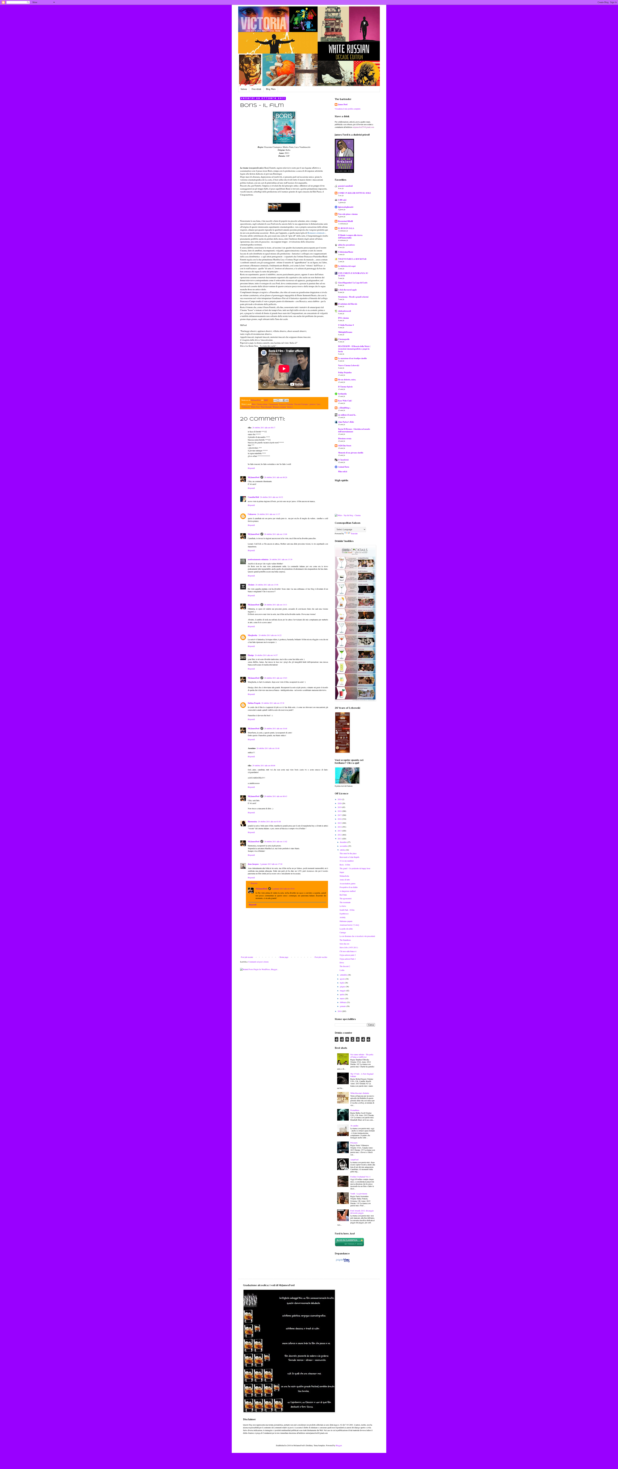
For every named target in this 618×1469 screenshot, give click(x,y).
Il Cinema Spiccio (345, 386)
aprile (342, 994)
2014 (340, 826)
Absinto (251, 584)
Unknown (252, 514)
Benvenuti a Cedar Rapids (349, 857)
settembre (344, 974)
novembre (344, 846)
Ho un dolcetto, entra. (347, 379)
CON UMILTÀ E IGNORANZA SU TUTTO (353, 274)
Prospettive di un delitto (349, 887)
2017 (340, 815)
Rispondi (251, 468)
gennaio (343, 1006)
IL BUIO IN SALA (346, 228)
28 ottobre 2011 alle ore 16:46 (275, 728)
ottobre (343, 849)
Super (342, 872)
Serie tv (290, 407)
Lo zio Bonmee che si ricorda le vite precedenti (357, 936)
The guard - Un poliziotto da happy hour (355, 868)
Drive (342, 962)
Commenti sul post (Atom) (258, 961)
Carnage (343, 932)
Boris (254, 404)
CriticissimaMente (345, 252)
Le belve (343, 906)
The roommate (345, 902)
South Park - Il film (347, 910)
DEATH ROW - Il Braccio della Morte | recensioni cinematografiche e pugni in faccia (354, 349)
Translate (354, 533)
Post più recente (247, 957)
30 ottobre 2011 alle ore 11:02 (275, 841)
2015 (340, 823)
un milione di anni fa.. (347, 414)
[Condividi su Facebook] (284, 400)
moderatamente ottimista (258, 559)
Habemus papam (346, 921)
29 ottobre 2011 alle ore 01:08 (269, 821)
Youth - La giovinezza (358, 1193)
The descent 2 (345, 966)
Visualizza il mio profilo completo (347, 108)
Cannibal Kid (253, 497)
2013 (340, 830)
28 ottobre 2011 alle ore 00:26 (275, 477)
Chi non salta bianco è (348, 951)
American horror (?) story (349, 925)
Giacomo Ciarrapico (301, 404)
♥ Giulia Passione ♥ (346, 325)
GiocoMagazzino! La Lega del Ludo (352, 282)
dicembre (343, 842)
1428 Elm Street (344, 445)
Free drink (256, 88)
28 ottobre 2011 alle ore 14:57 (266, 655)
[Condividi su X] (281, 400)
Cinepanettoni (273, 404)
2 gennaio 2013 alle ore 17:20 (271, 864)
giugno (343, 986)
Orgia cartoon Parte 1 (348, 958)
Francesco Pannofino (286, 404)
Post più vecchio (321, 957)
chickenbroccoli (344, 311)
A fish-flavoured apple (347, 289)
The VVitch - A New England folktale (361, 1074)
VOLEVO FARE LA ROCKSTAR (352, 259)
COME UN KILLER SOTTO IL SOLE (354, 193)
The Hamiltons (345, 940)
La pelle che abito (346, 928)
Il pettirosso (344, 913)
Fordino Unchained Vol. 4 (360, 1176)
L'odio (342, 970)
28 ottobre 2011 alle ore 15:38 (272, 703)
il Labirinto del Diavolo (347, 304)
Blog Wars (271, 88)
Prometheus (354, 1110)
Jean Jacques (253, 864)
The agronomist (345, 898)
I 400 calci (342, 200)
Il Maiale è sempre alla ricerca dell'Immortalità (350, 236)
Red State (343, 894)
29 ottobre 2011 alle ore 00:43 (275, 796)
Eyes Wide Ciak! (345, 400)
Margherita (253, 635)
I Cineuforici (343, 459)
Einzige (251, 655)
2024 (340, 799)
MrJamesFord (253, 477)
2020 (340, 803)
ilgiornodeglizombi (345, 207)
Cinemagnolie (343, 339)
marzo (342, 998)
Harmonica (252, 821)
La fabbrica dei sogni (347, 266)
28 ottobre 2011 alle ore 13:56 (266, 584)
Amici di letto (345, 879)
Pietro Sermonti (266, 407)
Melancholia (344, 876)
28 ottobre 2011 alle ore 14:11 (275, 604)
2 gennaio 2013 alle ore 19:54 (283, 888)
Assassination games (348, 883)
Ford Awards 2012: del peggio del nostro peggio (362, 1211)
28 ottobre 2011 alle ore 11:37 (268, 514)
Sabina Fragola (254, 703)
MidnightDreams (345, 332)
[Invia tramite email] (274, 400)
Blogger (339, 1445)
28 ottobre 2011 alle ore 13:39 (280, 559)
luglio (342, 982)
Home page (284, 957)
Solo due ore (344, 943)
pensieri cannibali (345, 186)
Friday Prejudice (345, 372)
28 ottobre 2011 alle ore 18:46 (268, 748)
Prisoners (354, 1142)
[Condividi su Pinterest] (287, 400)
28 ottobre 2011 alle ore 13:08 (275, 534)
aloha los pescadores (346, 244)
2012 (340, 834)
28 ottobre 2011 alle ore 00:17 (263, 427)
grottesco (312, 404)
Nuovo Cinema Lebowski (348, 365)
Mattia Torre (255, 407)
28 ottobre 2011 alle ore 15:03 (275, 678)
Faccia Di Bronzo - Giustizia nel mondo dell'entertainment (354, 430)
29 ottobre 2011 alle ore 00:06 (263, 765)
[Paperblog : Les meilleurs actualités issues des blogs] (343, 1262)
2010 (340, 1011)
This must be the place (348, 853)
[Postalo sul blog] (278, 400)
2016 (340, 819)
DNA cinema (343, 318)
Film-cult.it (342, 471)
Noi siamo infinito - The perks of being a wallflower (361, 1055)
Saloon (244, 88)
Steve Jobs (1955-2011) (349, 947)
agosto (342, 978)
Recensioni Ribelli (345, 221)
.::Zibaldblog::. (344, 407)
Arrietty (343, 917)
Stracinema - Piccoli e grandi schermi (353, 296)
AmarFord (354, 1159)
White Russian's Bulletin (359, 1093)
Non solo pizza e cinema (348, 214)
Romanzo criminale (316, 232)
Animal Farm (343, 466)
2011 (340, 838)
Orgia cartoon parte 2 (348, 955)
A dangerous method (348, 891)
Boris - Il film (345, 864)
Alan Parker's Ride (346, 422)
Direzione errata (344, 438)
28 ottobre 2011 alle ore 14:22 (270, 635)
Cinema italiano (262, 404)
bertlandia (342, 393)
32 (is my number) (347, 860)
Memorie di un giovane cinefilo (350, 452)
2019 (340, 807)
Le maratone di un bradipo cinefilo (352, 358)
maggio (343, 990)
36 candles (354, 1125)
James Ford (342, 104)
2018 (340, 811)
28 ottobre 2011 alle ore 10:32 (271, 497)
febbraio (343, 1002)
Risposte (254, 883)
